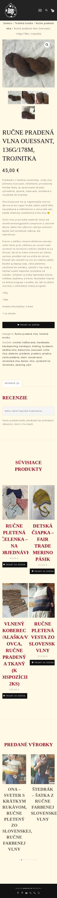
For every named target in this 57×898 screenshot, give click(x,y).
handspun (25, 346)
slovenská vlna (11, 361)
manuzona (24, 349)
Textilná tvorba (24, 23)
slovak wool (35, 357)
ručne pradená (10, 357)
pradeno (36, 353)
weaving (20, 364)
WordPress (36, 888)
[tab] (12, 383)
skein (24, 357)
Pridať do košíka (30, 325)
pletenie (13, 353)
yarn (29, 364)
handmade (43, 342)
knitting (36, 346)
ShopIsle (19, 888)
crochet (17, 342)
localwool (47, 346)
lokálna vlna (9, 349)
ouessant (36, 349)
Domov (7, 23)
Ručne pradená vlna (26, 333)
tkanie (24, 361)
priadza (46, 353)
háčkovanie (29, 342)
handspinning (10, 346)
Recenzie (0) (12, 383)
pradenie (24, 353)
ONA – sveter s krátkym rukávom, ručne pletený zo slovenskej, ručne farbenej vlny (17, 819)
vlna (32, 361)
